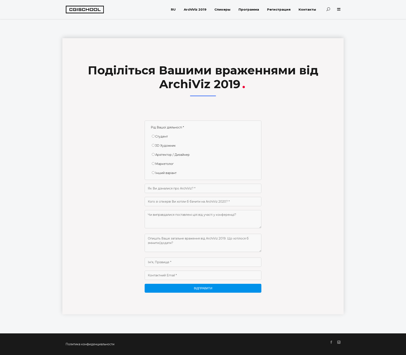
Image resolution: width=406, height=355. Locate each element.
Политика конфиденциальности (90, 344)
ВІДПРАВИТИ (203, 288)
